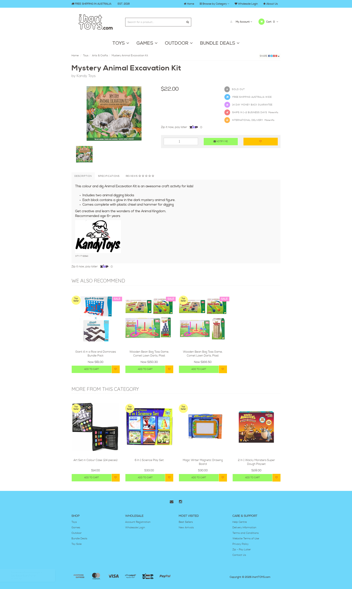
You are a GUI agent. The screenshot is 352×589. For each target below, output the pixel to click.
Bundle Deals (79, 538)
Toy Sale (77, 544)
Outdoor (77, 533)
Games (76, 527)
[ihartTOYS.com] (96, 21)
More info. (273, 112)
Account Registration (138, 522)
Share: (264, 56)
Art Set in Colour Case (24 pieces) (96, 460)
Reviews (132, 176)
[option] (113, 113)
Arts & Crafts (100, 55)
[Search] (187, 22)
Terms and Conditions (245, 533)
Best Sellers (186, 522)
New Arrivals (186, 527)
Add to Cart (91, 369)
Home (75, 55)
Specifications (109, 176)
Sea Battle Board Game (27, 574)
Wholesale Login (135, 527)
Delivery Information (244, 527)
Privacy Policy (240, 544)
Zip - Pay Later (241, 549)
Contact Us (239, 555)
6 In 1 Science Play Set (149, 460)
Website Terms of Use (245, 538)
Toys (85, 55)
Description (83, 176)
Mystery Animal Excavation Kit (130, 55)
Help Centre (239, 522)
